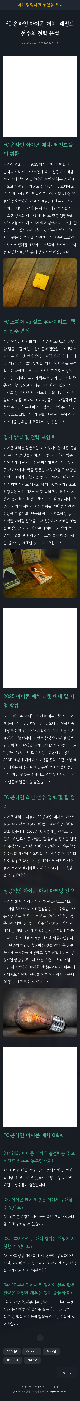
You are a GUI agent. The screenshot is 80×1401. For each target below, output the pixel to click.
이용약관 (26, 1387)
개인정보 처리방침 (42, 1387)
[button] (12, 1351)
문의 (56, 1387)
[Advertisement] (40, 96)
